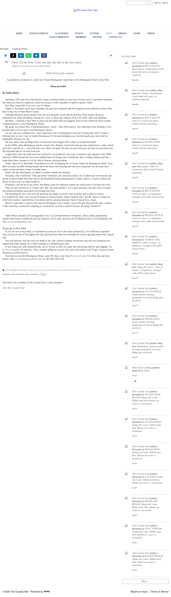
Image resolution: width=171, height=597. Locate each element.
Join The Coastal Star (14, 288)
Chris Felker (25, 66)
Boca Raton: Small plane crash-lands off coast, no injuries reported (148, 72)
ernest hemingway (12, 270)
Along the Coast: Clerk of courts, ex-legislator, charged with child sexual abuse (147, 270)
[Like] (111, 55)
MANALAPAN (152, 142)
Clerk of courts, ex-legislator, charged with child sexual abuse (146, 245)
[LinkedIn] (21, 55)
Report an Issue (139, 591)
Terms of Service (160, 591)
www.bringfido (12, 249)
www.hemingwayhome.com (28, 259)
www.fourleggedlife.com (19, 222)
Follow (43, 274)
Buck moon (144, 370)
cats (59, 270)
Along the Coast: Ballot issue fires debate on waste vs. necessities (145, 400)
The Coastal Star (140, 63)
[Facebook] (44, 55)
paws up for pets (50, 270)
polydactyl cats (75, 270)
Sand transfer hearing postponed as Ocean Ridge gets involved (147, 297)
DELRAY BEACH (154, 215)
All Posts (4, 48)
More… (145, 581)
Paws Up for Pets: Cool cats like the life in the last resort (46, 62)
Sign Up (157, 3)
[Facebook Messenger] (6, 55)
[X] (13, 55)
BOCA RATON (152, 66)
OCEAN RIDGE (153, 291)
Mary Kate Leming (141, 367)
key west (39, 270)
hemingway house (27, 270)
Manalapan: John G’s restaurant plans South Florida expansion (147, 169)
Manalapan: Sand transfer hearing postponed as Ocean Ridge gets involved (147, 349)
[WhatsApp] (29, 55)
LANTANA (150, 477)
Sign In (165, 3)
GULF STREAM (153, 528)
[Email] (36, 55)
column (65, 270)
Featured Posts (20, 48)
